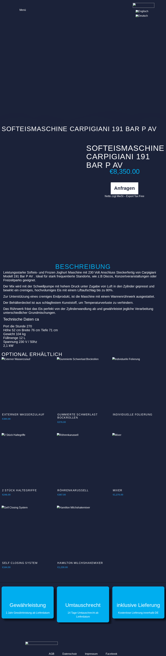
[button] (20, 10)
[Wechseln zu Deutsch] (141, 16)
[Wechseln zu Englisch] (142, 11)
